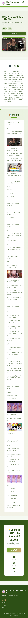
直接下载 (4, 607)
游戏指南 (4, 605)
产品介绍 (4, 602)
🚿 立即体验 (14, 33)
